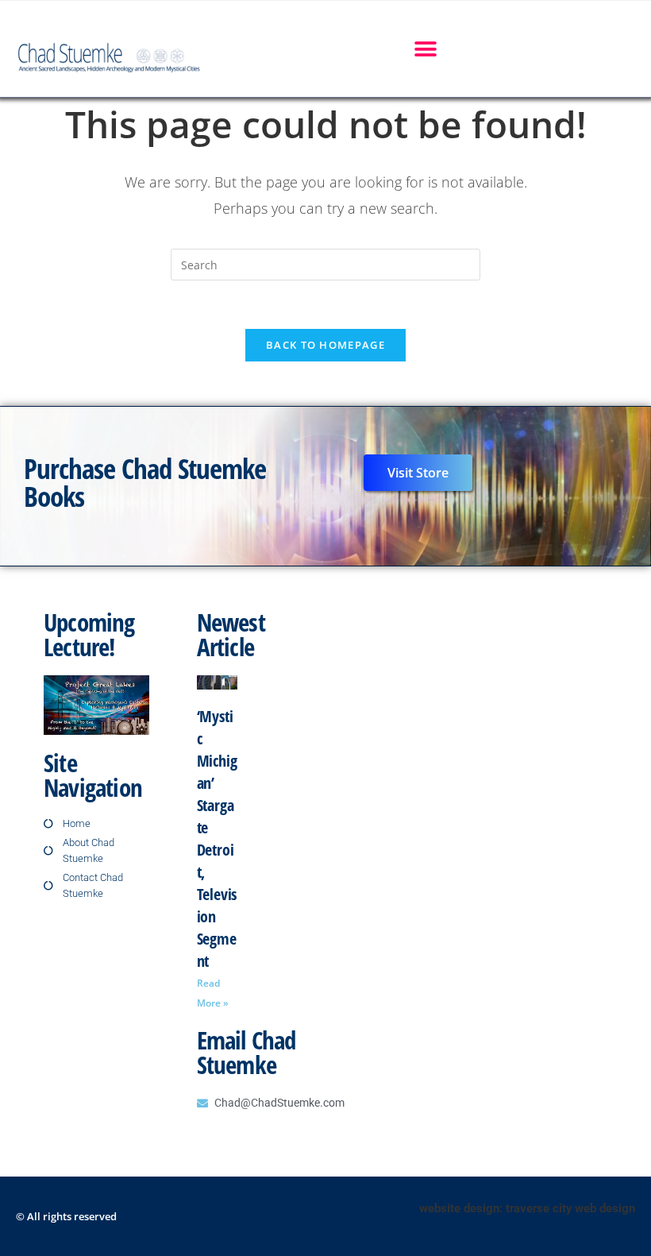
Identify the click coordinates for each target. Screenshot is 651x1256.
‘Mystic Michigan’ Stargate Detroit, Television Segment (217, 838)
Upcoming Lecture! (89, 634)
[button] (425, 49)
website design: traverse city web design (527, 1208)
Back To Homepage (325, 345)
